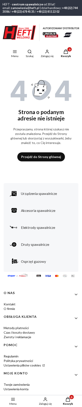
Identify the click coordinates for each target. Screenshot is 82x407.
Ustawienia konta (16, 389)
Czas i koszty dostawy (19, 332)
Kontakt (9, 304)
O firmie (9, 309)
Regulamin (11, 356)
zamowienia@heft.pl (25, 8)
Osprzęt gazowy (33, 261)
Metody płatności (16, 328)
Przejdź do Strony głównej (41, 157)
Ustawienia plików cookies (23, 365)
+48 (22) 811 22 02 (47, 11)
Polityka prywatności (18, 361)
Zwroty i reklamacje (17, 337)
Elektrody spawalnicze (38, 227)
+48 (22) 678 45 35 (22, 11)
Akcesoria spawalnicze (38, 210)
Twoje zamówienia (17, 384)
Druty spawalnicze (35, 244)
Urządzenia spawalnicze (39, 194)
